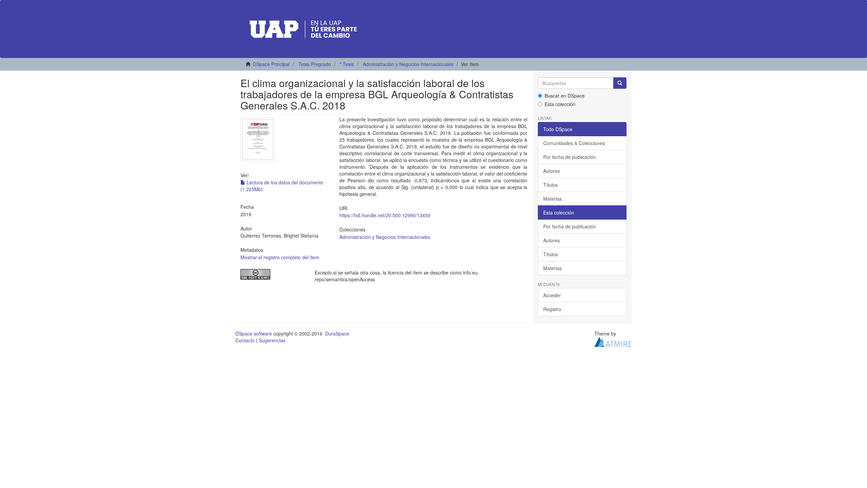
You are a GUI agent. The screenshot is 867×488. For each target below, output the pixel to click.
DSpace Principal (271, 64)
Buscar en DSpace (565, 95)
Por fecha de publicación (569, 157)
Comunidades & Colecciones (574, 143)
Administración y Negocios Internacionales (408, 64)
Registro (552, 309)
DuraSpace (337, 333)
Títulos (550, 184)
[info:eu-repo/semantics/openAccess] (272, 274)
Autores (551, 170)
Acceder (552, 295)
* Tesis (347, 64)
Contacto (245, 340)
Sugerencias (272, 340)
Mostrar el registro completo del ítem (279, 257)
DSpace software (253, 333)
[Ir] (620, 83)
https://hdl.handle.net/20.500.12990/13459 (384, 215)
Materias (552, 198)
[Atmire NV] (613, 341)
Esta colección (560, 104)
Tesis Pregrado (314, 64)
